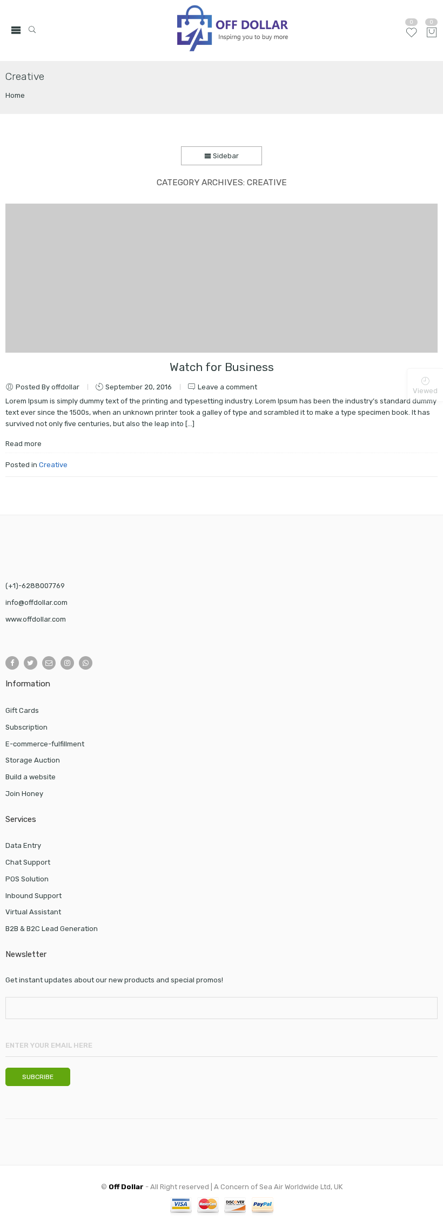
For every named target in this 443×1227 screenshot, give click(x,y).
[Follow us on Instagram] (67, 663)
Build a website (30, 777)
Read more (23, 444)
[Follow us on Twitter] (30, 663)
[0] (432, 33)
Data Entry (23, 845)
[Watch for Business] (221, 278)
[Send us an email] (49, 663)
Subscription (26, 727)
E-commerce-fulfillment (44, 744)
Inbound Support (33, 896)
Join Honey (24, 794)
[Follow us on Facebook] (12, 663)
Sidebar (225, 156)
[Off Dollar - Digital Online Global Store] (232, 30)
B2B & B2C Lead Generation (51, 929)
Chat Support (27, 862)
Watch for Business (222, 367)
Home (15, 95)
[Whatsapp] (85, 663)
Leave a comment (227, 387)
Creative (53, 465)
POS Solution (27, 879)
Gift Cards (22, 710)
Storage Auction (32, 760)
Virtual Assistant (33, 912)
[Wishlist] (411, 37)
